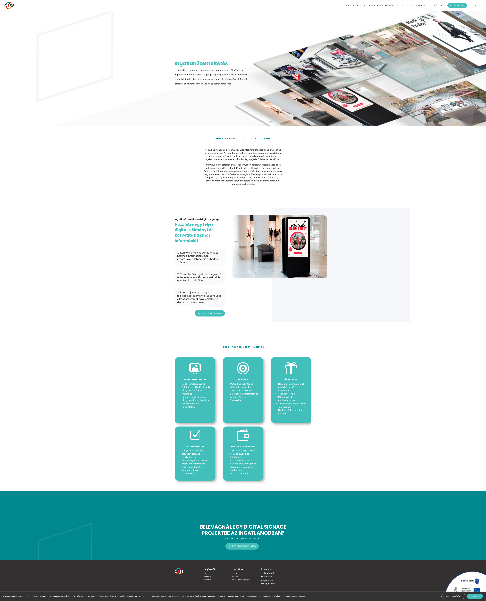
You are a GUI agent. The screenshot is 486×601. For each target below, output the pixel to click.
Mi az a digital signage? (241, 579)
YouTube (268, 576)
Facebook (269, 573)
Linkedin (268, 569)
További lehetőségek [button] (453, 596)
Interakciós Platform (210, 313)
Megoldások (354, 6)
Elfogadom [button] (474, 596)
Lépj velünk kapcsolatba (242, 546)
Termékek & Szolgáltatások (387, 6)
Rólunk (439, 6)
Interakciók (420, 6)
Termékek (237, 569)
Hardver (235, 576)
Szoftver (235, 573)
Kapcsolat (457, 5)
